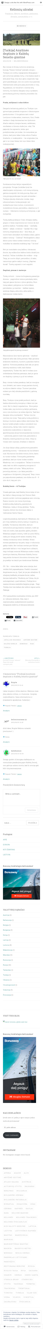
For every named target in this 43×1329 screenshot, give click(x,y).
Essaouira (22, 1204)
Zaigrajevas (10, 1302)
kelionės (8, 1217)
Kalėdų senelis (10, 644)
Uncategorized (9, 985)
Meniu (22, 26)
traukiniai (9, 1288)
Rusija (5, 965)
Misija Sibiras (22, 1253)
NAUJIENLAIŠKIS (12, 1113)
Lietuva (6, 945)
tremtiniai (24, 1288)
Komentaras (31, 810)
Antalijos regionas (12, 640)
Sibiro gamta (31, 1275)
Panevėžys (9, 1262)
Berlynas (9, 1191)
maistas (8, 1235)
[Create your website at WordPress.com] (21, 2)
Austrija (6, 915)
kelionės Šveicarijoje (15, 1222)
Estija (5, 935)
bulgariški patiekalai (15, 1200)
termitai (30, 1284)
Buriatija (9, 1204)
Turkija (15, 636)
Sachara (33, 1270)
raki (32, 644)
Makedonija (7, 950)
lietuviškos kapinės (25, 1231)
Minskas (8, 1253)
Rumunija (7, 960)
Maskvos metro (23, 1248)
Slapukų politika (13, 1320)
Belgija (5, 925)
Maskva (8, 1248)
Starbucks (27, 1279)
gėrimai (8, 1208)
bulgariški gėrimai (13, 1195)
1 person (19, 706)
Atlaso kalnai (11, 1182)
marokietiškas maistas (16, 1244)
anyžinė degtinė (30, 640)
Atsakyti (6, 710)
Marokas (6, 955)
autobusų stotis (13, 1186)
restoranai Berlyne (14, 1266)
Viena (7, 1297)
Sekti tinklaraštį (11, 1135)
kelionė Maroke (20, 1213)
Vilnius (17, 1297)
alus (26, 1173)
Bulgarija (6, 930)
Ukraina (6, 980)
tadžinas (18, 1284)
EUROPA (6, 844)
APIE (5, 839)
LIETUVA (6, 854)
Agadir (17, 1173)
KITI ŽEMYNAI (9, 849)
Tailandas (7, 970)
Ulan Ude (32, 1293)
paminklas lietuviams (15, 1257)
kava (6, 1213)
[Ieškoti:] (14, 823)
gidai (32, 1204)
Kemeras (24, 644)
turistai (8, 1293)
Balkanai (29, 1186)
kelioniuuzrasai (21, 61)
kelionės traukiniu (26, 1217)
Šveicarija (7, 995)
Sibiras (18, 1275)
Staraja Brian (11, 1279)
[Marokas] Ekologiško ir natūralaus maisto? (32, 660)
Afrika (7, 1173)
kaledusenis (16, 751)
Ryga (23, 1270)
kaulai (29, 1208)
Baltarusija (7, 920)
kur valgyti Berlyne (14, 1226)
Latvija (5, 940)
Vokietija (6, 990)
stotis (7, 1284)
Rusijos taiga (11, 1270)
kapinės (19, 1208)
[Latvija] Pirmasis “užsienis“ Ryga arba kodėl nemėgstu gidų (11, 661)
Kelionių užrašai (21, 9)
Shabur (8, 1275)
